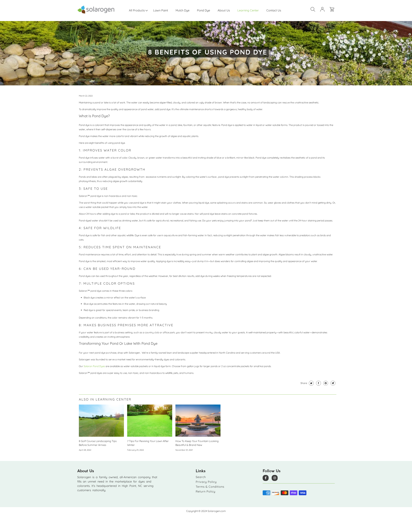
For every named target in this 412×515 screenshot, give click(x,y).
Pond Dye (203, 10)
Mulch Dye (182, 10)
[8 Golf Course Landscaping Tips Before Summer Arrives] (101, 421)
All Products (137, 10)
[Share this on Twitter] (311, 383)
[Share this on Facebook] (318, 383)
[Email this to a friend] (332, 383)
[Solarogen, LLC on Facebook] (266, 478)
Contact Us (273, 10)
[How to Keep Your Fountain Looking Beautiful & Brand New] (197, 421)
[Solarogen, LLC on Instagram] (275, 478)
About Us (224, 10)
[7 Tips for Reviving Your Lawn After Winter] (149, 421)
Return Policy (205, 491)
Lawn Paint (160, 10)
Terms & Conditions (210, 486)
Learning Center (248, 10)
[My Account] (323, 10)
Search (201, 477)
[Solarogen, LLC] (98, 9)
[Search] (314, 10)
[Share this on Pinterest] (325, 383)
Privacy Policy (206, 482)
